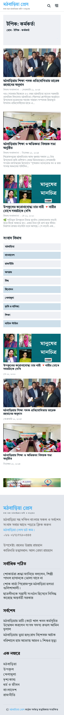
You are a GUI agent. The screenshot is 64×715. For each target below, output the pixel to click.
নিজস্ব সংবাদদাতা (11, 90)
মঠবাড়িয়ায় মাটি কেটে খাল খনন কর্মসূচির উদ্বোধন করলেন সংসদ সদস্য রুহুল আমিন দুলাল (31, 625)
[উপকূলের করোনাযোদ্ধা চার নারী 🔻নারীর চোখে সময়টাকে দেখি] (32, 189)
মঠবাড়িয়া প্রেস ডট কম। (19, 530)
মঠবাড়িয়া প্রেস (17, 709)
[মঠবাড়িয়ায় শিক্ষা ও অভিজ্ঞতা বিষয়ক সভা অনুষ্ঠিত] (32, 126)
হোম (9, 30)
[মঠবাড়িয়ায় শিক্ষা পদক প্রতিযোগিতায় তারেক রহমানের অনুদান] (32, 62)
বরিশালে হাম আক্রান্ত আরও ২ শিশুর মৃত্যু (30, 641)
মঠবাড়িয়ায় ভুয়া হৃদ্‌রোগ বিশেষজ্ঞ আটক (29, 635)
